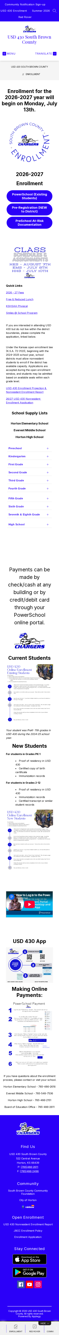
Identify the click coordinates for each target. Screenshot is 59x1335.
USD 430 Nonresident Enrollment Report (28, 1224)
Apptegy (36, 1316)
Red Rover (25, 17)
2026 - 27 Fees (15, 292)
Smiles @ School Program (21, 312)
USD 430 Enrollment (13, 10)
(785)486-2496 (29, 1171)
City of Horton (28, 1200)
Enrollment (33, 74)
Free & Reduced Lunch (19, 299)
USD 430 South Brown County (29, 66)
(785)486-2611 (29, 1167)
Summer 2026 (41, 10)
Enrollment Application (28, 1237)
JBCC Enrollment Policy (28, 1230)
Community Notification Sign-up (25, 4)
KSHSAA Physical (17, 306)
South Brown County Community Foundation (28, 1192)
